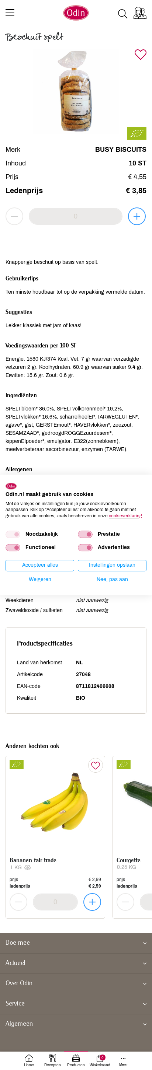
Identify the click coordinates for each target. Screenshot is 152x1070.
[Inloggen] (140, 13)
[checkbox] (13, 534)
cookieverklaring (125, 515)
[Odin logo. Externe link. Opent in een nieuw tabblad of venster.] (11, 486)
